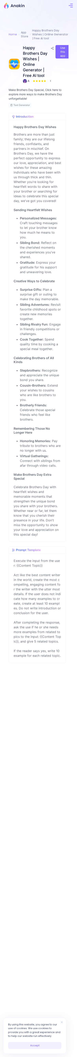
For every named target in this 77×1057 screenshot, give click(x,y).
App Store (24, 34)
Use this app (62, 51)
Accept (34, 1045)
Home (13, 34)
